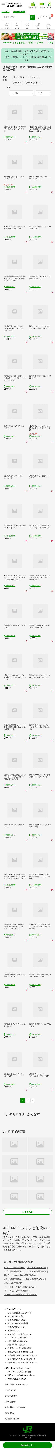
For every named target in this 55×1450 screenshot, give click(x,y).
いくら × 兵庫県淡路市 (36, 1271)
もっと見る (27, 1211)
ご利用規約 (9, 1413)
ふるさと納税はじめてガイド (19, 1313)
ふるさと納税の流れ (16, 1316)
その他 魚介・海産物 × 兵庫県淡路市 (20, 1294)
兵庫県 (40, 42)
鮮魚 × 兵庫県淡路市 (13, 1279)
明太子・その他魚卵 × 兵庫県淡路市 (20, 1275)
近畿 (31, 42)
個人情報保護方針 (12, 1419)
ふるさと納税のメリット (18, 1327)
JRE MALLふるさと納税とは (19, 1372)
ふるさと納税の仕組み (17, 1320)
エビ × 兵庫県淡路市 (13, 1271)
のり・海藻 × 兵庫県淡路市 (16, 1291)
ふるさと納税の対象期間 (18, 1323)
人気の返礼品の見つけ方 (18, 1379)
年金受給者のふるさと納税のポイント (23, 1362)
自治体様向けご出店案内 (15, 1407)
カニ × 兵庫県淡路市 (37, 1267)
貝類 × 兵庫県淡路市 (13, 1283)
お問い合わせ (10, 1402)
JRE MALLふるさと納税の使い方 (21, 1375)
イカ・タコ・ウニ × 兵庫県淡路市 (19, 1287)
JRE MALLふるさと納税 (14, 42)
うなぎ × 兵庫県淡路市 (14, 1267)
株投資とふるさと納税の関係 (19, 1348)
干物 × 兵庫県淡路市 (35, 1279)
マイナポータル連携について (19, 1334)
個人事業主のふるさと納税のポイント (23, 1355)
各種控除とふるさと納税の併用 (20, 1352)
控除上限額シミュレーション (16, 1384)
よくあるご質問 (11, 1396)
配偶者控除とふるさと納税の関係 (21, 1359)
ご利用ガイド (10, 1390)
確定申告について (15, 1330)
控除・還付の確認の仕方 (18, 1341)
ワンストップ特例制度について (20, 1338)
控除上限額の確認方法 (17, 1345)
